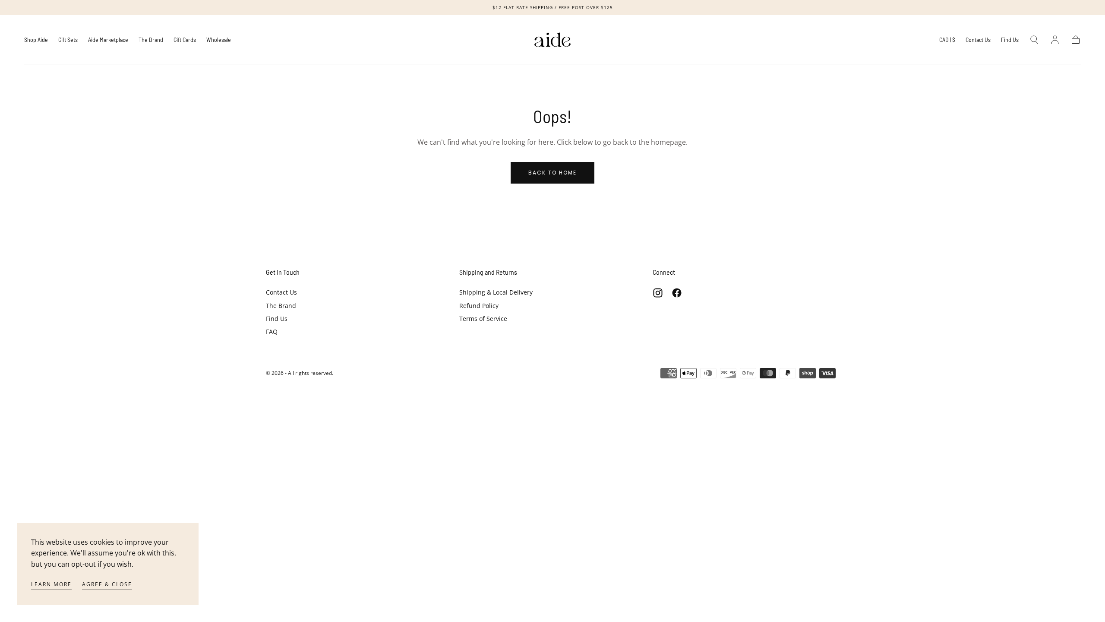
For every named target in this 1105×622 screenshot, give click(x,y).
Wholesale (218, 39)
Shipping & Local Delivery (496, 292)
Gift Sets (68, 39)
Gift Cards (185, 39)
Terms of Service (483, 318)
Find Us (1010, 39)
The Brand (151, 39)
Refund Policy (479, 305)
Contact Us (978, 39)
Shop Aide (36, 39)
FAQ (272, 331)
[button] (947, 41)
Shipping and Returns (488, 272)
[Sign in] (1055, 40)
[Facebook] (676, 292)
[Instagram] (657, 292)
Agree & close (107, 584)
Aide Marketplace (108, 39)
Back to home (552, 172)
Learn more (51, 584)
